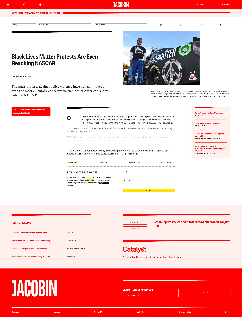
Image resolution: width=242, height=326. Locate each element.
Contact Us (99, 312)
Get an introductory (21, 13)
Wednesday (150, 137)
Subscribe (198, 4)
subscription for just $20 (48, 13)
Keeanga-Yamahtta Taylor (76, 248)
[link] (43, 4)
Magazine (226, 4)
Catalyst (15, 312)
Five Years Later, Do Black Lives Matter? (29, 249)
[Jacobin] (121, 4)
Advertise (141, 312)
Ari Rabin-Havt (21, 77)
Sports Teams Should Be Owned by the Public (31, 257)
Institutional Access (168, 162)
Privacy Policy (185, 312)
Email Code (103, 162)
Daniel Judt (211, 153)
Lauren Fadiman (201, 126)
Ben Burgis (71, 256)
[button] (8, 4)
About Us (56, 312)
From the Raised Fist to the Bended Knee (29, 233)
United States (44, 25)
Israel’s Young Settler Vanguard (209, 113)
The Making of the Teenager (207, 123)
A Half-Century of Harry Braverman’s (210, 149)
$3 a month (131, 154)
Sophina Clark (200, 153)
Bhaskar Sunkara (214, 138)
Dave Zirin (70, 232)
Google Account (134, 162)
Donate (135, 229)
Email (125, 172)
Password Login (72, 162)
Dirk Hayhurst (72, 240)
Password (127, 181)
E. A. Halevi (199, 115)
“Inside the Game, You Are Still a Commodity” (31, 241)
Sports (102, 25)
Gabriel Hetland (201, 138)
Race (97, 25)
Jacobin (33, 13)
